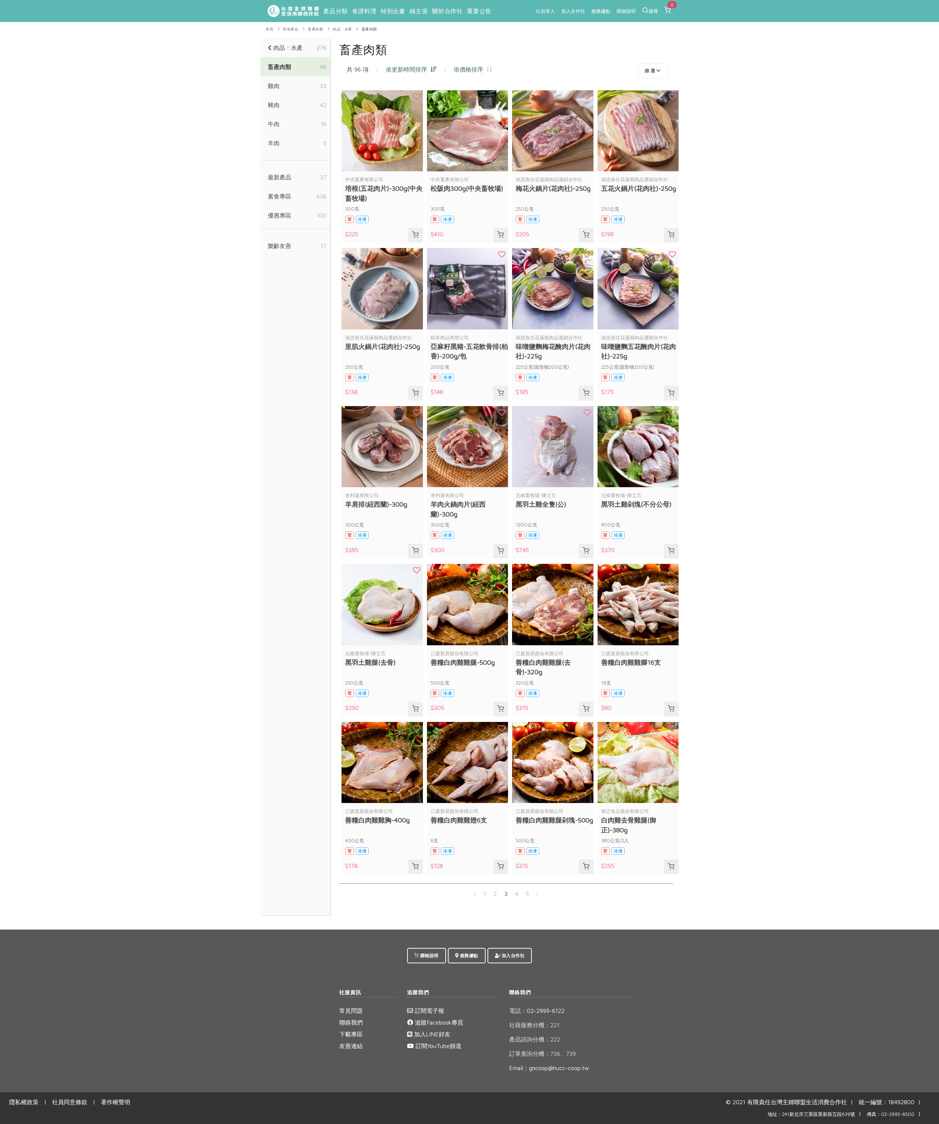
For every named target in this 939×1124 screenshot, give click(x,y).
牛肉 (273, 124)
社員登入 (545, 11)
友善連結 (351, 1046)
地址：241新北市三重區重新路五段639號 (811, 1114)
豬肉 (273, 105)
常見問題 (351, 1010)
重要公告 (479, 11)
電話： (518, 1010)
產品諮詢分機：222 (534, 1039)
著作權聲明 (115, 1102)
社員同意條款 (69, 1102)
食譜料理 (364, 11)
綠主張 (419, 11)
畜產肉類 (315, 29)
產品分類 (335, 11)
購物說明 (626, 11)
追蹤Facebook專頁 (438, 1022)
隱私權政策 (24, 1102)
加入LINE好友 (431, 1034)
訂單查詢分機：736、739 (542, 1053)
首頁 (269, 29)
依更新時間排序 (408, 69)
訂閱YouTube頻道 (437, 1046)
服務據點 (600, 11)
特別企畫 (393, 11)
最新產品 (279, 177)
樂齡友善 (279, 245)
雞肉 (273, 86)
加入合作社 (573, 11)
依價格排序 (470, 69)
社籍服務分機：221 (534, 1025)
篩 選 (651, 70)
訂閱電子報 (428, 1010)
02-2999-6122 (537, 1010)
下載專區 (351, 1034)
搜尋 (653, 11)
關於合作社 (447, 11)
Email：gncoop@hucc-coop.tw (549, 1068)
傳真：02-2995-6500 (890, 1114)
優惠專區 (279, 215)
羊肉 (273, 143)
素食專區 (279, 196)
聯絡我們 (351, 1022)
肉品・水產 (342, 29)
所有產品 (290, 29)
